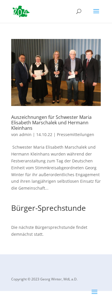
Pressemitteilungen (75, 134)
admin (25, 134)
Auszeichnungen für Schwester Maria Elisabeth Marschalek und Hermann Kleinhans (51, 122)
